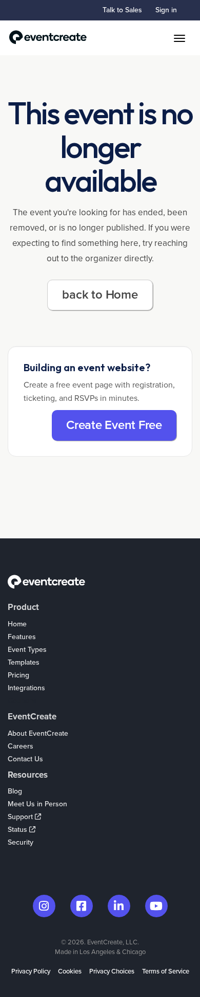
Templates (23, 662)
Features (22, 636)
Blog (15, 791)
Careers (20, 746)
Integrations (26, 688)
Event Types (27, 649)
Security (20, 842)
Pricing (18, 675)
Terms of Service (165, 971)
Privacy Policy (30, 971)
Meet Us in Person (37, 804)
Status (18, 829)
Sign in (166, 10)
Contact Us (25, 759)
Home (17, 624)
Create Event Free (114, 425)
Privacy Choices (111, 971)
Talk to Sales (122, 10)
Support (21, 816)
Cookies (70, 971)
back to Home (99, 294)
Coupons (22, 700)
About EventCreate (38, 733)
